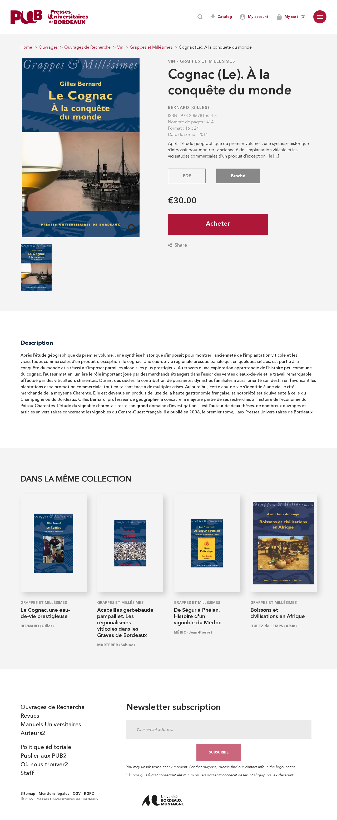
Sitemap (28, 794)
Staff (27, 773)
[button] (319, 16)
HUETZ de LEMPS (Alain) (273, 626)
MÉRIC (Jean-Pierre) (193, 632)
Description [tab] (37, 342)
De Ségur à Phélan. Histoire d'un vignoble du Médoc (197, 617)
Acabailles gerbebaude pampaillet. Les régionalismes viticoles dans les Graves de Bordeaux (125, 623)
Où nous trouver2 (44, 765)
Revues (30, 716)
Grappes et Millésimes (207, 61)
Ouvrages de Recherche (53, 707)
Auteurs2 (33, 733)
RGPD (89, 794)
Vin (171, 61)
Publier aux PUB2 (44, 756)
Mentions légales (54, 794)
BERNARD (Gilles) (188, 108)
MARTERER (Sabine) (116, 645)
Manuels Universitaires (51, 725)
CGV (77, 794)
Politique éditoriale (46, 747)
